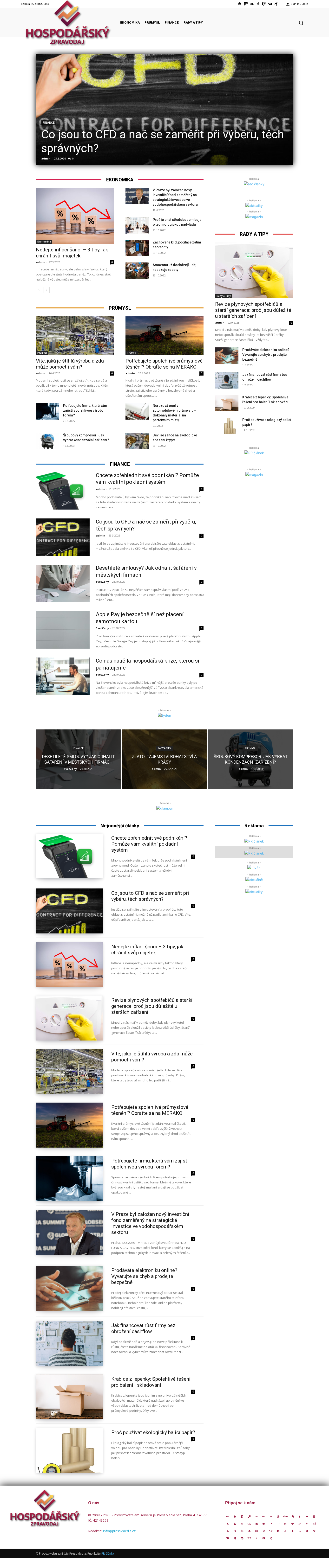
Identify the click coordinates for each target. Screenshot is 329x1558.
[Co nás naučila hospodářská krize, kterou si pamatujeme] (63, 676)
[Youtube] (263, 1537)
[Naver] (285, 1523)
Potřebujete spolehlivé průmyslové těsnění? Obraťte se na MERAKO (164, 364)
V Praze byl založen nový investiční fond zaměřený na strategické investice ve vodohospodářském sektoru (150, 1223)
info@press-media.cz (119, 1531)
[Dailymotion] (242, 1516)
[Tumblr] (292, 1530)
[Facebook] (299, 1516)
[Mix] (246, 4)
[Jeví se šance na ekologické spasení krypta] (137, 441)
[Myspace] (278, 1523)
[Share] (234, 1530)
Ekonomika (44, 241)
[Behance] (227, 1516)
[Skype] (242, 1530)
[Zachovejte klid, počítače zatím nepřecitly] (137, 248)
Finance (49, 122)
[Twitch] (264, 4)
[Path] (292, 1523)
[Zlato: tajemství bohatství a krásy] (164, 759)
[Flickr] (307, 1516)
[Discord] (271, 1516)
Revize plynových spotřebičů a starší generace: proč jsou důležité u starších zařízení (253, 310)
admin (46, 158)
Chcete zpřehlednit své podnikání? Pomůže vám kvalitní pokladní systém (149, 844)
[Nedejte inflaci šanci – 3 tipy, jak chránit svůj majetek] (75, 216)
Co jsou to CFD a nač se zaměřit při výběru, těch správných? (150, 896)
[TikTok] (258, 4)
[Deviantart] (256, 1516)
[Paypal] (299, 1523)
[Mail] (263, 1523)
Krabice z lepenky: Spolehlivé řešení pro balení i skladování (151, 1382)
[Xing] (276, 4)
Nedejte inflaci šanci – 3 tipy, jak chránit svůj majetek (72, 253)
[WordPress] (242, 1537)
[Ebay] (285, 1516)
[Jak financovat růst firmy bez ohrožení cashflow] (226, 380)
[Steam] (271, 1530)
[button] (301, 23)
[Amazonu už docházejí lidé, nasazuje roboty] (137, 270)
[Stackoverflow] (263, 1530)
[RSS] (227, 1530)
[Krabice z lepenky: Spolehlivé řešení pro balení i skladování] (226, 403)
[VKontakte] (270, 4)
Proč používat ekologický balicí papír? (153, 1432)
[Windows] (234, 1537)
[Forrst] (227, 1523)
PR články (107, 1554)
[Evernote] (292, 1516)
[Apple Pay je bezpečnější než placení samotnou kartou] (63, 630)
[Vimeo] (314, 1530)
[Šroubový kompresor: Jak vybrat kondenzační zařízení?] (47, 441)
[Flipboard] (314, 1516)
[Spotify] (256, 1530)
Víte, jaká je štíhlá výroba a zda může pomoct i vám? (70, 364)
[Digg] (263, 1516)
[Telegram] (278, 1530)
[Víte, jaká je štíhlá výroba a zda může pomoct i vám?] (75, 335)
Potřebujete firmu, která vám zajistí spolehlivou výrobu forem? (85, 410)
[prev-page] (39, 290)
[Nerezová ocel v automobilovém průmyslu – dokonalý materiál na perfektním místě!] (137, 411)
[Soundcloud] (252, 4)
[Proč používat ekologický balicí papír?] (226, 425)
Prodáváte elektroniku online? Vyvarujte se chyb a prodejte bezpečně (266, 354)
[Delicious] (249, 1516)
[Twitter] (307, 1530)
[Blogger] (240, 4)
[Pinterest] (307, 1523)
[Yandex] (256, 1537)
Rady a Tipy (224, 296)
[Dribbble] (278, 1516)
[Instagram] (242, 1523)
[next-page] (47, 290)
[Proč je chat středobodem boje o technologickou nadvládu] (137, 225)
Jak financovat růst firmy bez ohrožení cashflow (143, 1328)
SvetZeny (102, 581)
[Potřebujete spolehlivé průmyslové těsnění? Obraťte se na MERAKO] (164, 335)
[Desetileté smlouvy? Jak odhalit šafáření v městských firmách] (63, 583)
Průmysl (42, 352)
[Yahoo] (249, 1537)
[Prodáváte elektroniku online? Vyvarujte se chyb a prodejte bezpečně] (226, 355)
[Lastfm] (249, 1523)
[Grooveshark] (234, 1523)
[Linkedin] (256, 1523)
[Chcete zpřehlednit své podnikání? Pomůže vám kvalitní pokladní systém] (63, 491)
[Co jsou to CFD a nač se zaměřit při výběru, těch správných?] (164, 109)
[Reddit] (314, 1523)
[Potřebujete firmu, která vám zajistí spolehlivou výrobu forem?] (47, 411)
